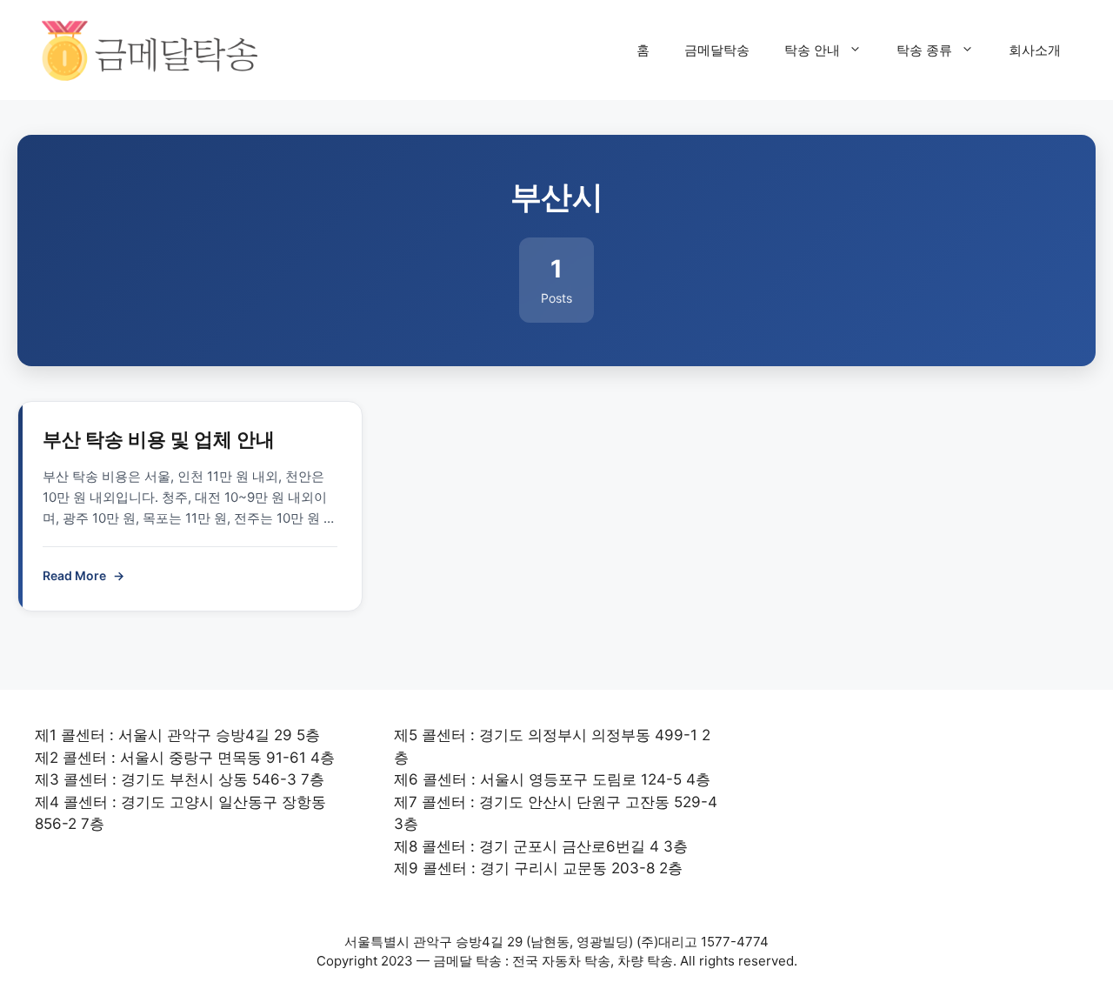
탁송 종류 (924, 50)
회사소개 (1035, 50)
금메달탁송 (717, 50)
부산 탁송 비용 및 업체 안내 (159, 439)
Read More (83, 575)
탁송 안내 (812, 50)
